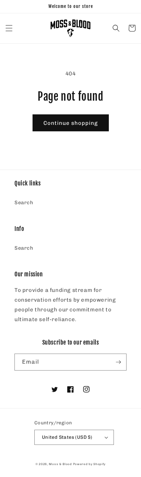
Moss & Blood (60, 464)
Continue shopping (70, 123)
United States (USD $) (67, 437)
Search (23, 203)
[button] (9, 28)
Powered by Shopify (89, 464)
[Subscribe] (118, 362)
